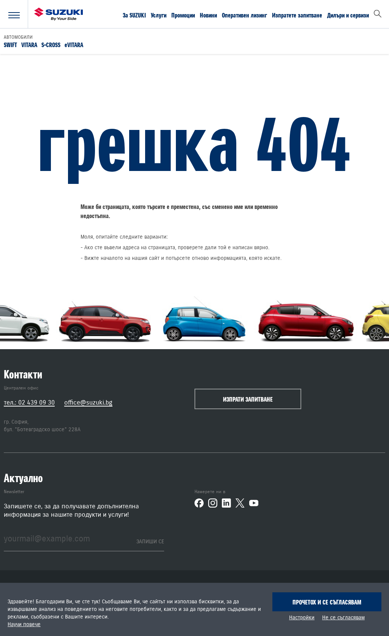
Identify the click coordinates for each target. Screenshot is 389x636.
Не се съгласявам (343, 617)
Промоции (183, 15)
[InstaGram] (212, 503)
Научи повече (24, 624)
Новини (208, 15)
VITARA (29, 44)
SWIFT (10, 44)
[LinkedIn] (226, 503)
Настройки (302, 617)
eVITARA (74, 44)
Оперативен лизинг (244, 15)
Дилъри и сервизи (348, 15)
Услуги (158, 15)
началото (112, 258)
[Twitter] (240, 503)
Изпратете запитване (297, 15)
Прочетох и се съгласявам (327, 602)
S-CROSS (50, 44)
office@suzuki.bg (88, 402)
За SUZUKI (134, 15)
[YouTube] (253, 503)
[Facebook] (199, 503)
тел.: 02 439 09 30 (29, 402)
